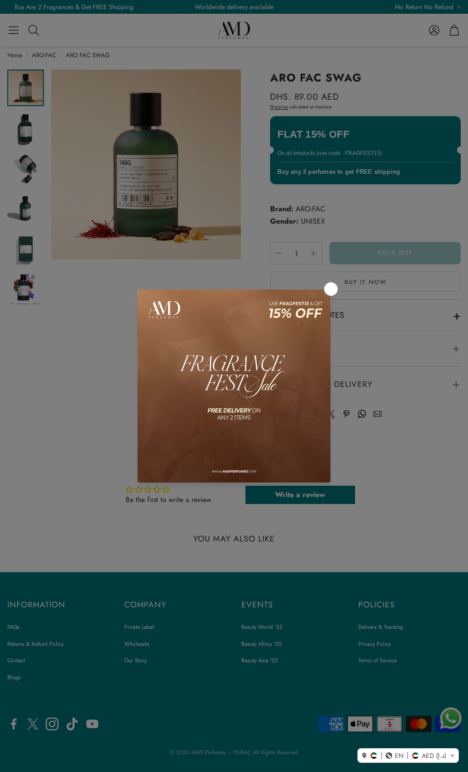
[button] (408, 755)
